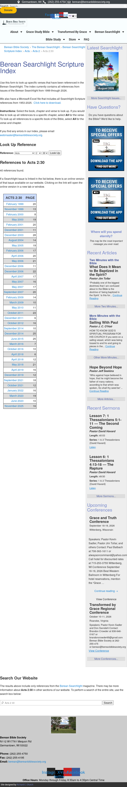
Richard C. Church (25, 784)
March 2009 (16, 302)
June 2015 (17, 339)
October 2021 (15, 385)
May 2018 (17, 364)
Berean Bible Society (16, 47)
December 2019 (14, 375)
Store (72, 39)
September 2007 (13, 292)
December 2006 (14, 266)
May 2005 (17, 245)
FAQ (86, 39)
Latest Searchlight (104, 47)
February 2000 (14, 214)
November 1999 (14, 209)
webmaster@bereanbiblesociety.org (21, 135)
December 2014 (14, 333)
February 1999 (14, 204)
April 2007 (17, 276)
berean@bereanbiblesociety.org (27, 761)
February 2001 (14, 224)
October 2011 (15, 313)
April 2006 (17, 256)
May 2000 (17, 219)
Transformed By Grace (72, 32)
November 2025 (14, 406)
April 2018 (17, 354)
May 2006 (17, 261)
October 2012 (15, 323)
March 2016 (16, 344)
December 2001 (14, 230)
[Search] (125, 6)
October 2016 (15, 349)
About (14, 32)
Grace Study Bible (38, 32)
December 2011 (14, 318)
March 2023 (16, 396)
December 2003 (14, 235)
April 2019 (17, 370)
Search (4, 6)
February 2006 (14, 250)
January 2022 (15, 390)
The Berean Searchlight (46, 47)
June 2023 (17, 401)
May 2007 (17, 281)
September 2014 (13, 328)
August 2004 (16, 240)
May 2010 (17, 307)
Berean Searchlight (107, 32)
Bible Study (53, 39)
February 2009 (14, 297)
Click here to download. (47, 103)
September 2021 (13, 380)
